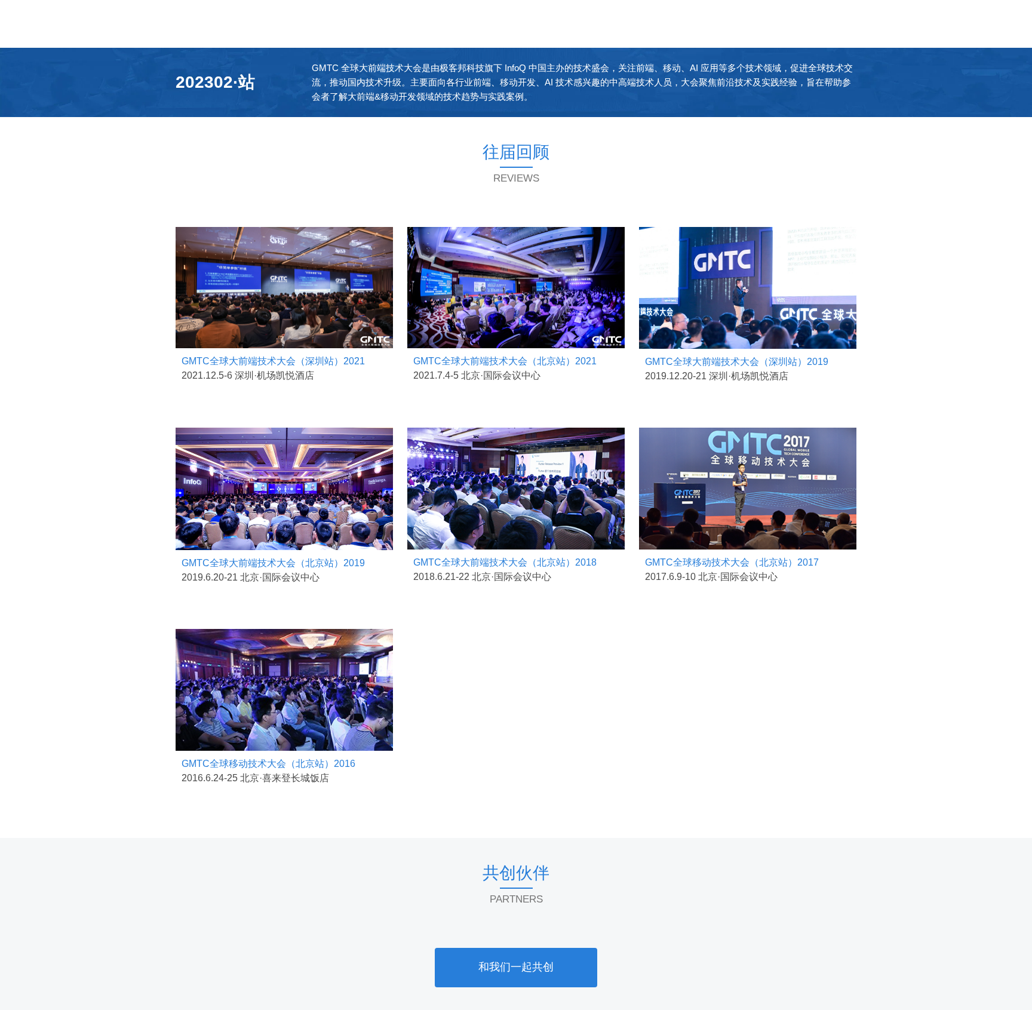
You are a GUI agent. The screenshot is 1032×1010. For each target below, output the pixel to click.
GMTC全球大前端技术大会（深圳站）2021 (273, 361)
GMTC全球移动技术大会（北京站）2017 (732, 562)
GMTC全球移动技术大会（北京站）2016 (268, 764)
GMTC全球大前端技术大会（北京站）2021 (505, 361)
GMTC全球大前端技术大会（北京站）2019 (273, 563)
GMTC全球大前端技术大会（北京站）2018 (505, 562)
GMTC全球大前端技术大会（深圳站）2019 (736, 362)
